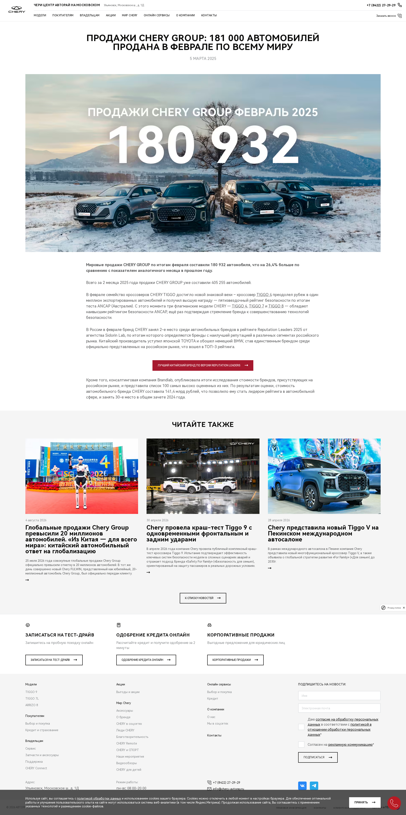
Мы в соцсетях (217, 723)
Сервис (30, 748)
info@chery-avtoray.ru (228, 789)
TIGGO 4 (264, 294)
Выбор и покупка (37, 723)
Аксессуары (124, 710)
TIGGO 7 (256, 306)
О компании (185, 15)
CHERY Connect (36, 768)
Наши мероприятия (130, 756)
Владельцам (90, 15)
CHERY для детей (128, 769)
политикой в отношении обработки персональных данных (340, 729)
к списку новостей (199, 598)
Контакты (209, 15)
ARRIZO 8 (31, 705)
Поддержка (34, 761)
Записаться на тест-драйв (50, 660)
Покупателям (63, 15)
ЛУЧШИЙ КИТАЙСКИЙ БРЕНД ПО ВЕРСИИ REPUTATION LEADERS (199, 365)
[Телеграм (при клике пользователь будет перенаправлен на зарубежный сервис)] (314, 786)
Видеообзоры (126, 763)
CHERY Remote (126, 743)
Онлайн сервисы (157, 15)
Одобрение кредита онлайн (142, 660)
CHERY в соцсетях (129, 723)
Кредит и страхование (41, 730)
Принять (361, 802)
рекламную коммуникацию (350, 745)
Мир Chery (129, 15)
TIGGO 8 (276, 306)
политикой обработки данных (99, 798)
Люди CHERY (125, 730)
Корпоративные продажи (232, 660)
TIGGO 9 (31, 692)
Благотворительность (132, 737)
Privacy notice (394, 607)
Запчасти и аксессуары (42, 755)
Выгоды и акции (128, 692)
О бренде (123, 717)
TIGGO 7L (32, 698)
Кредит (212, 698)
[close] (404, 607)
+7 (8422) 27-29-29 (226, 782)
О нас (211, 717)
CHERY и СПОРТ (127, 750)
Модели (40, 15)
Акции (111, 15)
